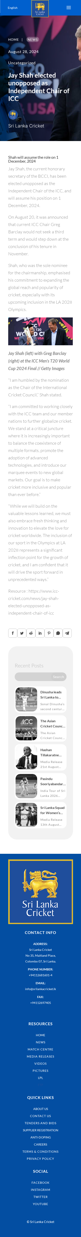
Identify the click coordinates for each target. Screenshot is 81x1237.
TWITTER (40, 1197)
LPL (40, 1078)
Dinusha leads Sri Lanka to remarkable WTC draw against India (51, 695)
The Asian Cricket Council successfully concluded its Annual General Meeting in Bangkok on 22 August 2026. (52, 724)
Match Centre (40, 1049)
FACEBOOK (41, 1182)
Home (40, 1035)
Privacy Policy (40, 1158)
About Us (40, 1109)
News (40, 1042)
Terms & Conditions (40, 1151)
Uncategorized (22, 62)
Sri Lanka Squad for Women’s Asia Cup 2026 (52, 810)
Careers (40, 1144)
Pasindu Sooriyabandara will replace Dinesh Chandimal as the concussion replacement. (52, 781)
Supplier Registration (40, 1130)
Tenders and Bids (40, 1123)
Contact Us (40, 1116)
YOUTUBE (40, 1204)
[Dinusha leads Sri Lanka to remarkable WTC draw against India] (26, 699)
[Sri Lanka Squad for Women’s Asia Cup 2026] (26, 815)
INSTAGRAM (40, 1189)
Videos (40, 1063)
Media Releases (40, 1056)
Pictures (40, 1070)
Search (58, 677)
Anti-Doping (40, 1137)
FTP (40, 1085)
